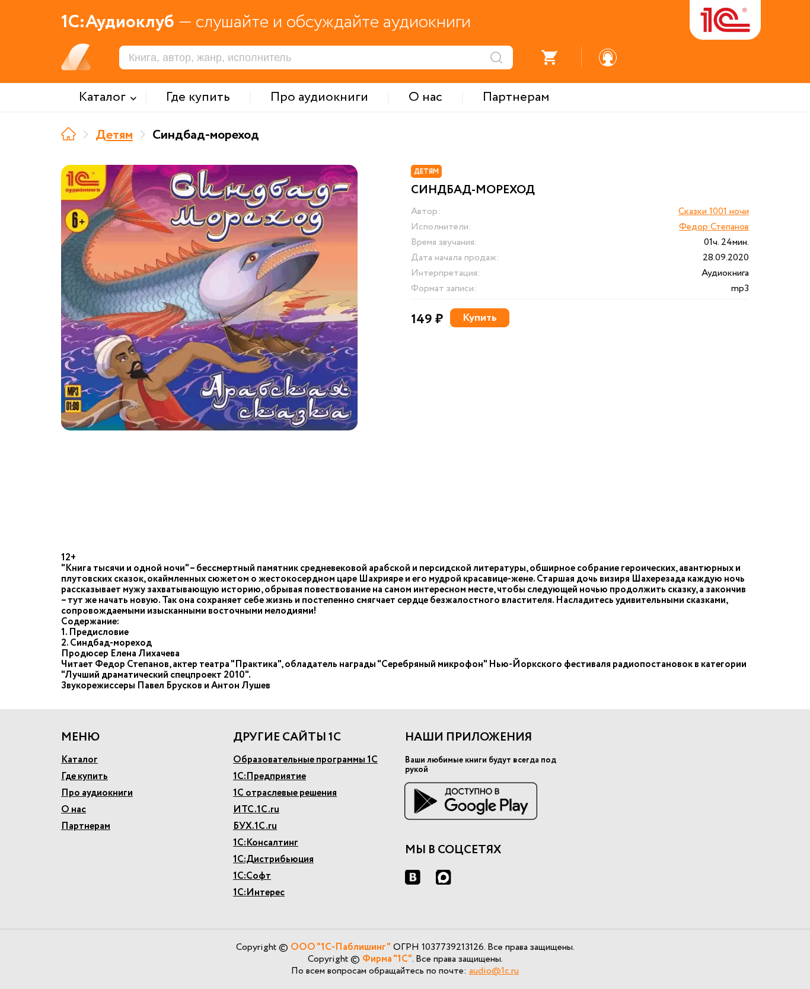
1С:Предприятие (269, 776)
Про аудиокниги (97, 793)
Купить (480, 318)
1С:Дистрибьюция (273, 859)
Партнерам (85, 826)
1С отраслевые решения (285, 793)
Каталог (79, 760)
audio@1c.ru (494, 971)
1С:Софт (252, 876)
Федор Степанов (714, 227)
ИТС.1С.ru (256, 809)
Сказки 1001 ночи (713, 211)
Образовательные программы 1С (305, 760)
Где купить (84, 776)
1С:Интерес (259, 892)
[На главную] (68, 134)
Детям (114, 135)
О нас (73, 809)
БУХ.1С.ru (255, 826)
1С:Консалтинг (265, 843)
